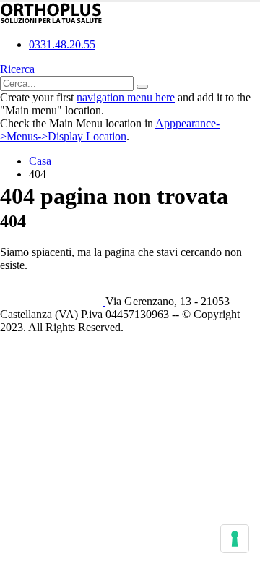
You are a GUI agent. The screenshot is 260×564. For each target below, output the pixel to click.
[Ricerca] (142, 87)
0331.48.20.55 (62, 44)
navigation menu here (126, 97)
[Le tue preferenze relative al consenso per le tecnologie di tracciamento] (234, 538)
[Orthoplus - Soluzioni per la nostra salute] (51, 20)
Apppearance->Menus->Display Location (110, 129)
